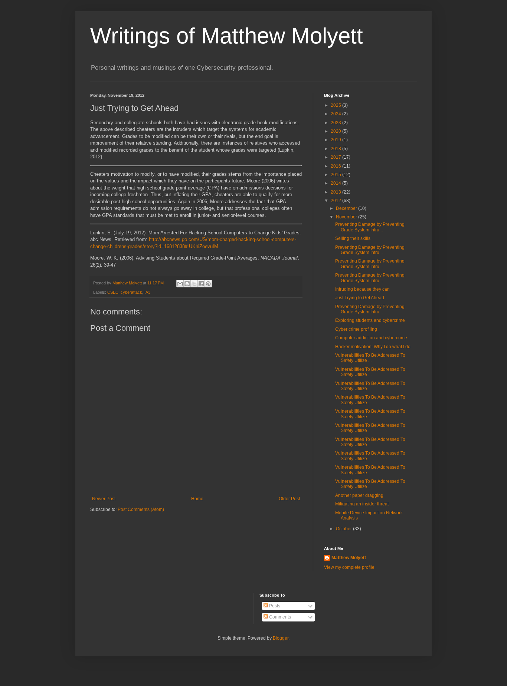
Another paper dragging (359, 495)
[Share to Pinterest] (208, 283)
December (347, 208)
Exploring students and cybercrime (370, 320)
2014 (336, 183)
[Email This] (180, 283)
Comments (279, 617)
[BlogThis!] (187, 283)
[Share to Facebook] (201, 283)
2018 (336, 148)
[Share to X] (194, 283)
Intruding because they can (362, 289)
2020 (336, 131)
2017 (336, 157)
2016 (336, 166)
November (347, 217)
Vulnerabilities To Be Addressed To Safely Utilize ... (370, 358)
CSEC (112, 292)
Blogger (280, 638)
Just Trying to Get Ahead (359, 297)
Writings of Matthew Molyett (226, 35)
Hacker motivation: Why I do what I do (372, 346)
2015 (336, 174)
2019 (336, 139)
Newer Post (103, 498)
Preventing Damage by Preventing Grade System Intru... (370, 227)
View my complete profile (349, 567)
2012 (336, 200)
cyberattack (131, 292)
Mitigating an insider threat (362, 504)
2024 (336, 113)
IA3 (147, 292)
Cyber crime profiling (356, 329)
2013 (336, 192)
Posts (274, 606)
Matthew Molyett (348, 557)
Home (197, 498)
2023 (336, 122)
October (344, 528)
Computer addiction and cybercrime (371, 337)
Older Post (289, 498)
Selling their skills (352, 238)
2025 (336, 105)
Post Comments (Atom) (141, 509)
